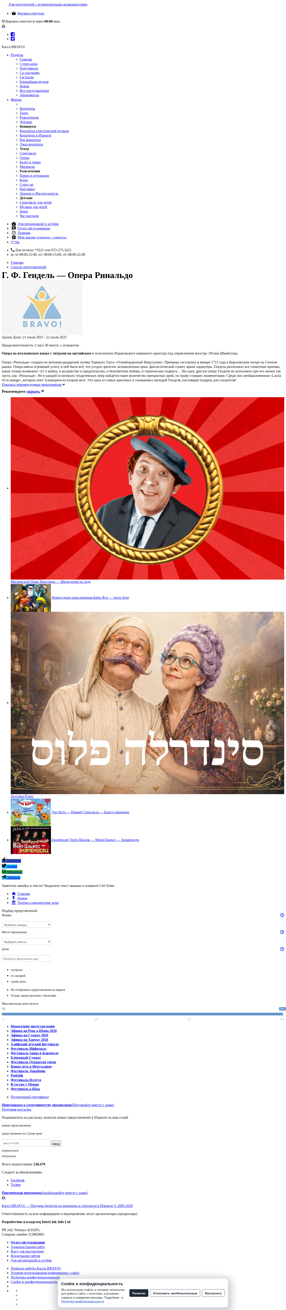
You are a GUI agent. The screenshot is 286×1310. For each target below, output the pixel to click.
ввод (56, 1143)
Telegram (13, 878)
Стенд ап (27, 184)
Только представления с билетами (33, 995)
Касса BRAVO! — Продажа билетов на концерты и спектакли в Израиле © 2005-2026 (67, 1206)
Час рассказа (29, 216)
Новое (24, 86)
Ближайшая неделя (34, 82)
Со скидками (30, 73)
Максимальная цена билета (20, 1003)
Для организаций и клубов (38, 224)
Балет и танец (30, 162)
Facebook (13, 861)
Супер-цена (29, 64)
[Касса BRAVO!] (3, 26)
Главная (26, 59)
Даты (5, 949)
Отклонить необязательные (175, 1293)
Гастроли (27, 77)
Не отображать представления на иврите (38, 989)
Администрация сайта (28, 1247)
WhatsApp (14, 872)
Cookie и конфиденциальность (34, 1282)
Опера (24, 158)
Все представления (34, 91)
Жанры (16, 99)
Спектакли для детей (36, 202)
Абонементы (29, 95)
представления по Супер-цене (22, 1133)
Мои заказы (42, 237)
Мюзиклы (27, 167)
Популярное (29, 68)
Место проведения (14, 932)
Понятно (138, 1293)
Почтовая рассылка (16, 1109)
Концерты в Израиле (35, 135)
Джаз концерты (31, 144)
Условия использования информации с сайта (45, 1273)
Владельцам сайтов (25, 1256)
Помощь (24, 233)
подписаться (10, 1150)
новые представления (16, 1125)
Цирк (24, 211)
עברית (15, 242)
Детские (26, 122)
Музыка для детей (33, 207)
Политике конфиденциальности (82, 1301)
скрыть (33, 391)
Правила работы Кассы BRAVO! (36, 1268)
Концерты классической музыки (44, 131)
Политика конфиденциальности (35, 1277)
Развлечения (29, 117)
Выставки (27, 189)
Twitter (11, 866)
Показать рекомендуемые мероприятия (32, 384)
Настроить (213, 1293)
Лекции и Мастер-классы (39, 193)
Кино (24, 180)
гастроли (17, 970)
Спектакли (28, 153)
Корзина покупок (31, 13)
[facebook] (13, 34)
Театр (24, 113)
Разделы (17, 55)
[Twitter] (13, 39)
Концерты (27, 108)
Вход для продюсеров (27, 1251)
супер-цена (18, 981)
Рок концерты (30, 140)
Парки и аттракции (34, 175)
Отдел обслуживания (34, 228)
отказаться (9, 1156)
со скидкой (18, 975)
